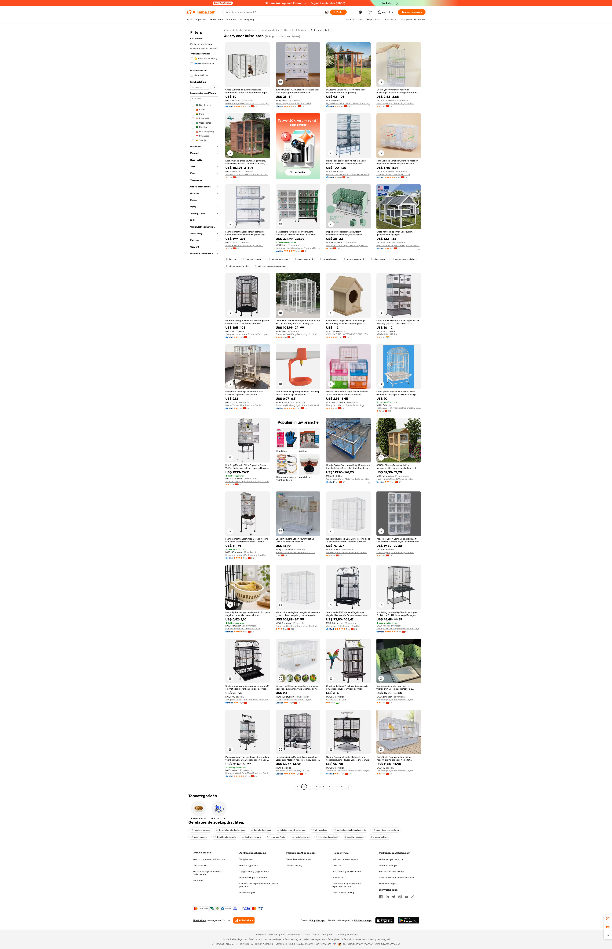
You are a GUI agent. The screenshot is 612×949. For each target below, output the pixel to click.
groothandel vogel (381, 837)
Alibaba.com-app (363, 920)
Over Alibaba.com (202, 852)
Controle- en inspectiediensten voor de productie (258, 885)
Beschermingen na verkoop (253, 877)
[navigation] (204, 409)
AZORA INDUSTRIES (386, 334)
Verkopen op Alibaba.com (391, 859)
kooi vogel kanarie (253, 837)
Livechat (336, 865)
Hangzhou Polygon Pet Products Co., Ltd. (245, 555)
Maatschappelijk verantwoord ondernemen (207, 873)
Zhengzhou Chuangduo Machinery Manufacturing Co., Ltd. (348, 245)
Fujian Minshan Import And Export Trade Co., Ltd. (348, 103)
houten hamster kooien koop (232, 830)
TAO (331, 934)
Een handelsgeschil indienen (346, 871)
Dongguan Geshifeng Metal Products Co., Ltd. (298, 248)
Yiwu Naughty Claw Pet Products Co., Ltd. (346, 552)
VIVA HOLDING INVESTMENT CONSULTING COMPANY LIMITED (348, 334)
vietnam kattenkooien (239, 266)
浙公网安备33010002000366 (358, 944)
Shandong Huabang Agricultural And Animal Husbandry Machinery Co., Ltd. (298, 405)
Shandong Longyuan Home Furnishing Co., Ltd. (247, 174)
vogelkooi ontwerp (202, 830)
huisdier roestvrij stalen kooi (292, 830)
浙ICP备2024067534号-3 (387, 944)
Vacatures (198, 880)
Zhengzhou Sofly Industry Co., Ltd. (393, 174)
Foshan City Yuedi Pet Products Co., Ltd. (295, 552)
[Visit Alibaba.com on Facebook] (381, 897)
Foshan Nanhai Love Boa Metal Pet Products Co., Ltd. (348, 174)
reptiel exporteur (302, 837)
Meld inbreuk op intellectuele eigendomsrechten (346, 885)
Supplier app (318, 920)
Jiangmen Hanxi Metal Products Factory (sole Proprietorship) (247, 334)
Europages (352, 934)
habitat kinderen (254, 259)
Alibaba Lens (199, 920)
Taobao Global (319, 934)
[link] (608, 919)
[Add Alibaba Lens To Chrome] (244, 920)
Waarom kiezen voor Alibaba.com (209, 859)
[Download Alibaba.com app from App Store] (384, 920)
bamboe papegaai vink (405, 259)
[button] (327, 12)
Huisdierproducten (270, 30)
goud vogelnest (200, 837)
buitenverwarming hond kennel (272, 266)
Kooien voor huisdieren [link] (321, 30)
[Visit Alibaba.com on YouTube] (406, 897)
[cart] (370, 12)
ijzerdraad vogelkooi (329, 837)
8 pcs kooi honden (330, 259)
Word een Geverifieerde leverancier (397, 877)
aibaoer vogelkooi (305, 259)
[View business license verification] (334, 944)
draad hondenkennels (226, 837)
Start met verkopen (388, 865)
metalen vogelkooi (355, 259)
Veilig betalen (246, 859)
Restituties (337, 877)
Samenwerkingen (387, 883)
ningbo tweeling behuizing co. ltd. (351, 830)
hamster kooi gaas (262, 830)
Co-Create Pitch (201, 865)
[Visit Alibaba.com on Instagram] (400, 897)
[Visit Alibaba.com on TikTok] (413, 897)
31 (342, 787)
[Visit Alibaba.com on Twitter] (394, 897)
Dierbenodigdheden (246, 30)
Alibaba (227, 30)
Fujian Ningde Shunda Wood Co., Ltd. (394, 479)
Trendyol (340, 934)
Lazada (306, 934)
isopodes (233, 259)
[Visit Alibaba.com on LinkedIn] (387, 897)
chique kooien (379, 259)
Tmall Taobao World (290, 934)
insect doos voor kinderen (387, 830)
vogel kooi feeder (278, 837)
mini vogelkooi (321, 830)
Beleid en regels (247, 892)
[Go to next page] (349, 787)
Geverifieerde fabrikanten (298, 859)
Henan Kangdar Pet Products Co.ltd (293, 103)
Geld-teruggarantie (248, 865)
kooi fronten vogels (279, 259)
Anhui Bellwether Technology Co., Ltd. (244, 245)
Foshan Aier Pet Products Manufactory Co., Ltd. (398, 408)
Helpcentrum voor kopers (345, 859)
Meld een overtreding (343, 892)
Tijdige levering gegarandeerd (254, 871)
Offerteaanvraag (294, 865)
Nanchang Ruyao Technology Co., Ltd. (395, 103)
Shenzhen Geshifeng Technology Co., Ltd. (296, 334)
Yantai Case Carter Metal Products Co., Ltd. (347, 479)
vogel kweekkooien (355, 837)
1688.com (273, 934)
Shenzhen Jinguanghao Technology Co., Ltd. (247, 481)
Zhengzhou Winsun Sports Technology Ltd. (347, 405)
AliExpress (260, 934)
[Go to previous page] (298, 787)
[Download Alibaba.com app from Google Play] (408, 920)
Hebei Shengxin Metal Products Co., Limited (247, 103)
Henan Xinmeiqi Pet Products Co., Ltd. (244, 405)
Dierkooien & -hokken (295, 30)
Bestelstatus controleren (391, 871)
